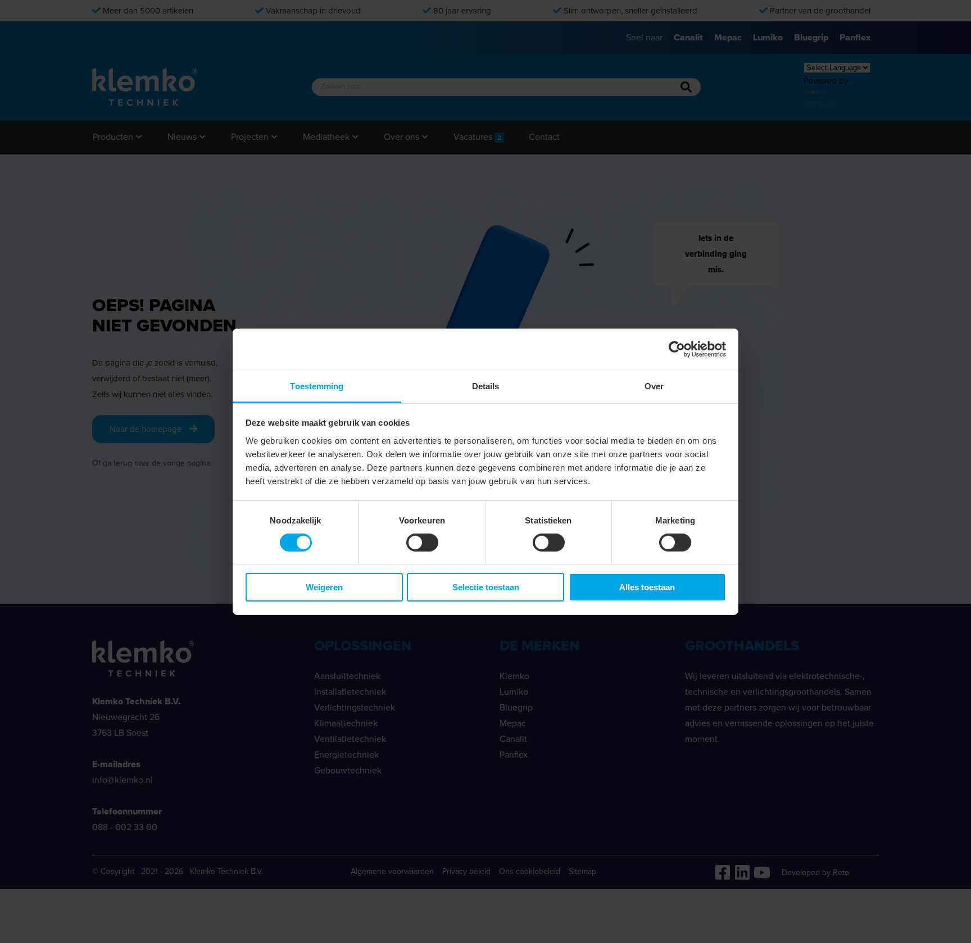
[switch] (422, 543)
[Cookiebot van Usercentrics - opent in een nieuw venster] (677, 349)
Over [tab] (654, 385)
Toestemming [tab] (316, 385)
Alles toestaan (647, 587)
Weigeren (324, 587)
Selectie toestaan (485, 587)
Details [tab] (486, 385)
